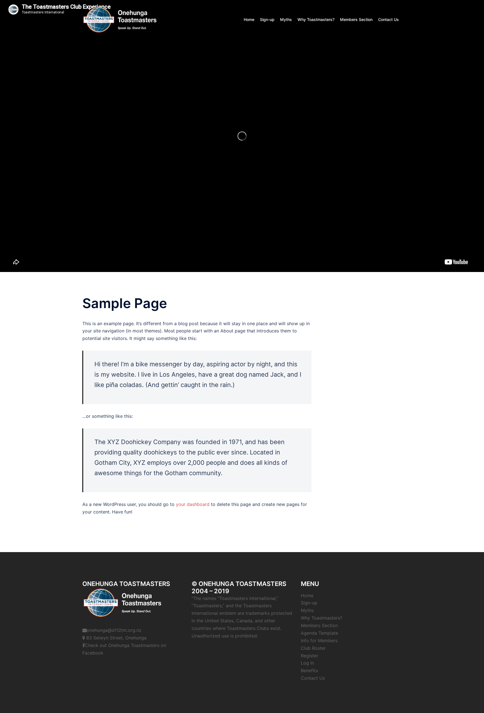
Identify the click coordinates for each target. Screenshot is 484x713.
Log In (307, 663)
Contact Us (388, 19)
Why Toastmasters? (315, 19)
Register (309, 655)
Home (249, 19)
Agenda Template (319, 633)
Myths (286, 19)
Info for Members (319, 640)
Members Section (356, 19)
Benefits (309, 670)
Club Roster (313, 648)
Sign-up (267, 19)
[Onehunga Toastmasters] (120, 19)
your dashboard (193, 504)
